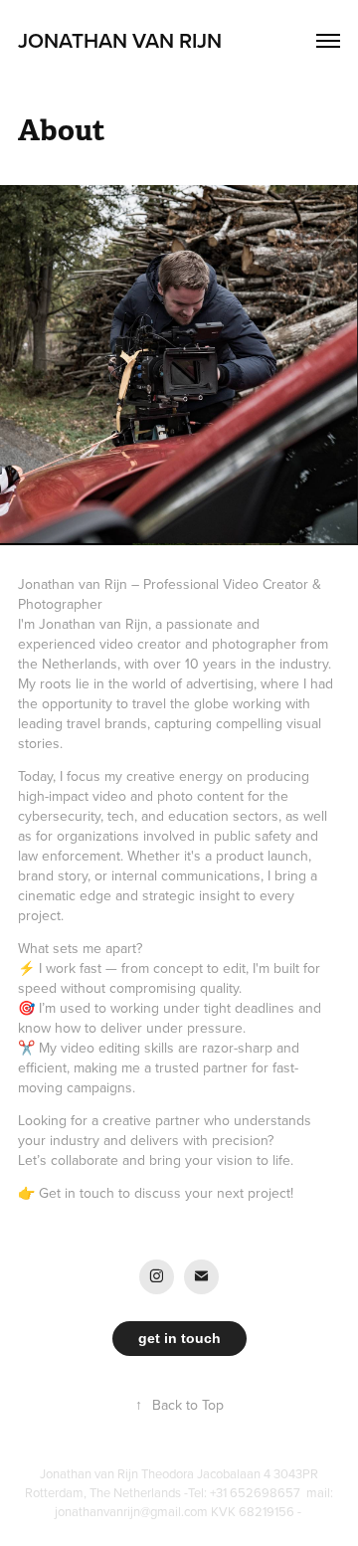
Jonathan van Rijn (122, 40)
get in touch (179, 1338)
